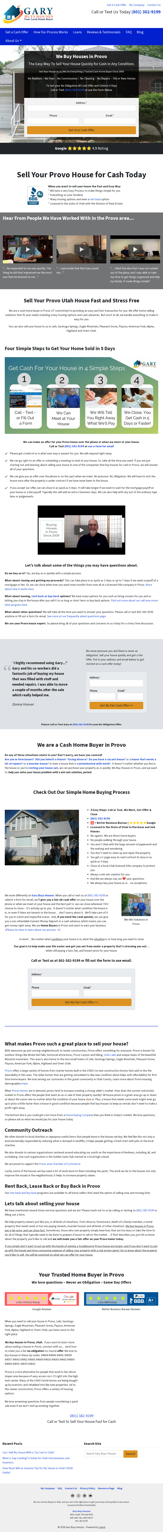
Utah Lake (110, 1055)
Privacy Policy (87, 1488)
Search (130, 1453)
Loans (77, 32)
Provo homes (20, 1091)
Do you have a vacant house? (107, 759)
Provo (8, 1071)
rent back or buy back (45, 596)
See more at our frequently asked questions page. (76, 616)
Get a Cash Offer (16, 32)
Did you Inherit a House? (50, 759)
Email (110, 116)
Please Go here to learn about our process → (32, 930)
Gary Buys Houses (81, 1511)
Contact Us (154, 5)
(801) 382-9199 (146, 12)
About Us (12, 40)
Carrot (102, 1527)
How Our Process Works (51, 32)
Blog (140, 32)
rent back (95, 199)
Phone (53, 116)
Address (81, 103)
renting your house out (43, 768)
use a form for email (101, 446)
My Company (136, 5)
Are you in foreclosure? (19, 759)
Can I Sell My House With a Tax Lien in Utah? (28, 1452)
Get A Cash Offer (116, 5)
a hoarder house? (38, 764)
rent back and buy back (23, 1193)
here (25, 1084)
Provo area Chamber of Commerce (59, 1164)
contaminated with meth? (94, 764)
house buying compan (79, 1115)
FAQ (129, 32)
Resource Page (106, 1488)
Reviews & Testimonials (103, 32)
